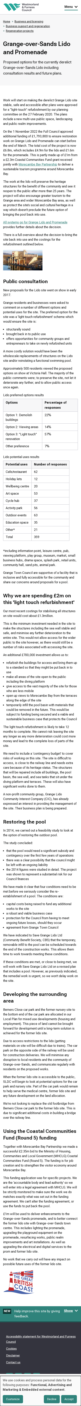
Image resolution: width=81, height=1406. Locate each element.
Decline (51, 1399)
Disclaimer (13, 1355)
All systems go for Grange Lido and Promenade (35, 222)
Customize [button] (13, 1399)
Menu (68, 7)
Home (6, 21)
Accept (69, 1399)
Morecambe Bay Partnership (37, 164)
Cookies (11, 1348)
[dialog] (40, 1391)
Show (68, 1311)
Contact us (13, 1362)
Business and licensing (29, 21)
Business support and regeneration (28, 26)
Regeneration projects (20, 30)
